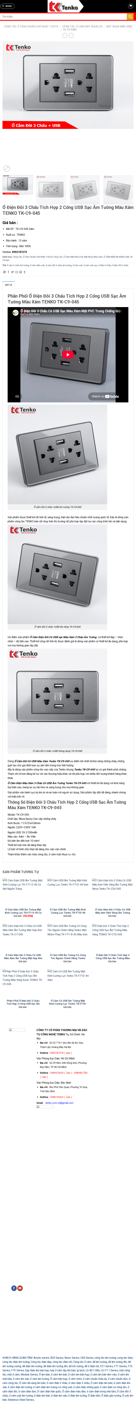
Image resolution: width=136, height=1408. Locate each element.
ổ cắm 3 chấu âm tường (18, 265)
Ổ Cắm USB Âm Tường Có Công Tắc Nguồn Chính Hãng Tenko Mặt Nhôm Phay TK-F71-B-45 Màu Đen (68, 960)
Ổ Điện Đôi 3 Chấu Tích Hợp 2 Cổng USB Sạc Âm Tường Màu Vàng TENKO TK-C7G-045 (113, 958)
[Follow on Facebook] (14, 1288)
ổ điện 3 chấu (105, 265)
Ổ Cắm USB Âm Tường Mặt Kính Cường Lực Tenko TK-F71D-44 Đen (68, 912)
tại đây (72, 854)
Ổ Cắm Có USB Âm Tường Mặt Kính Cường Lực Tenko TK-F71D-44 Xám (68, 1003)
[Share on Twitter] (12, 272)
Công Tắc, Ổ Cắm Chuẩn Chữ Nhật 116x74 (31, 26)
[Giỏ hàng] (130, 6)
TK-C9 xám (69, 29)
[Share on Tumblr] (24, 272)
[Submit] (130, 16)
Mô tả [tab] (8, 285)
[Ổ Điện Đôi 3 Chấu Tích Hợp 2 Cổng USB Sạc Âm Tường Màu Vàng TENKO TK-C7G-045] (112, 937)
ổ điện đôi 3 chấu (120, 265)
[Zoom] (7, 168)
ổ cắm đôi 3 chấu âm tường (59, 265)
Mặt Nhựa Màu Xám (119, 26)
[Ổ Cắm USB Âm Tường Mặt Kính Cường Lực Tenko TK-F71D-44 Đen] (68, 892)
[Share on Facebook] (8, 272)
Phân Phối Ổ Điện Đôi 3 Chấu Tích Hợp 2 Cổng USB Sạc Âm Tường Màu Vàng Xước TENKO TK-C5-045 (23, 1005)
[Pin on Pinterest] (20, 272)
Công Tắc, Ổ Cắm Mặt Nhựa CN (82, 26)
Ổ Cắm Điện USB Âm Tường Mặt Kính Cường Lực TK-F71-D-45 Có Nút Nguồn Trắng (23, 912)
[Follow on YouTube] (20, 1288)
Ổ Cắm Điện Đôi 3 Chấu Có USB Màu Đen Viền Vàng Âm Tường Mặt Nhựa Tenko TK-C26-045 (112, 912)
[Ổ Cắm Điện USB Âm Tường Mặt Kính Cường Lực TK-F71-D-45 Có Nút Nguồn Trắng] (23, 892)
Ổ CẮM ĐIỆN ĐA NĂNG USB (116, 257)
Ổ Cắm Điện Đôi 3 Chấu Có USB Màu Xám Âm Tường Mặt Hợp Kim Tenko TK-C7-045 (23, 958)
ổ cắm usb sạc (91, 265)
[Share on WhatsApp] (4, 272)
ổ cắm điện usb (37, 265)
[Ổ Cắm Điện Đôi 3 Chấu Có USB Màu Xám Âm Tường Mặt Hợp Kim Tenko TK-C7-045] (23, 937)
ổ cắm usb (78, 265)
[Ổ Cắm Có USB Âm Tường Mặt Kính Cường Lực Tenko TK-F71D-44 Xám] (68, 983)
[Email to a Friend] (16, 272)
